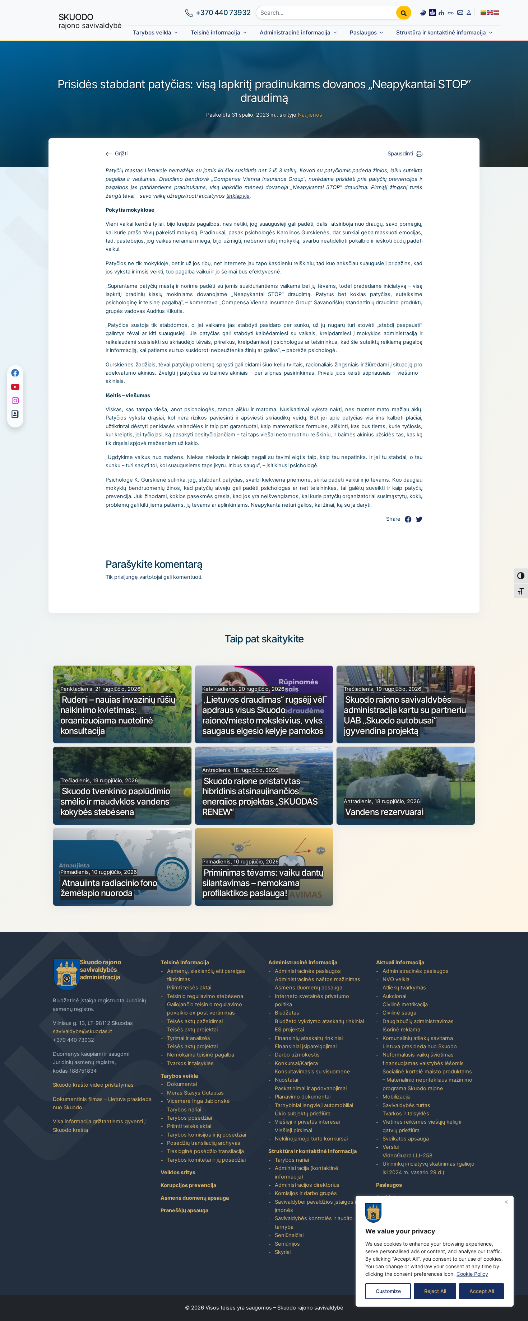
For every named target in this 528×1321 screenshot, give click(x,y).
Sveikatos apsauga (406, 1138)
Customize (388, 1291)
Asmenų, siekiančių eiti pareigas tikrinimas (206, 975)
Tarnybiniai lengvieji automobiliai (314, 1105)
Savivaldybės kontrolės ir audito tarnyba (314, 1222)
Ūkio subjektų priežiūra (302, 1113)
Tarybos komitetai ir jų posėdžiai (206, 1160)
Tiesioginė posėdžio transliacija (205, 1151)
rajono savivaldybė (90, 21)
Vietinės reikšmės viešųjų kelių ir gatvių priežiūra (422, 1126)
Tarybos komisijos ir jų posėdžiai (206, 1135)
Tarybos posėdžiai (189, 1118)
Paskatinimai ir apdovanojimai (311, 1088)
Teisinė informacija (215, 32)
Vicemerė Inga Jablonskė (198, 1101)
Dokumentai (182, 1084)
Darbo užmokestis (297, 1054)
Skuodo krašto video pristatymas (93, 1085)
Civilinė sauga (399, 1013)
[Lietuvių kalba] (484, 12)
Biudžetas (287, 1013)
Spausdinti (400, 153)
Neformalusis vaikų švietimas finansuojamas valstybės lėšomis (423, 1058)
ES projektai (289, 1029)
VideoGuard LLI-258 (407, 1155)
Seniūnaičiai (289, 1235)
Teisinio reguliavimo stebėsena (205, 996)
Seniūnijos (287, 1244)
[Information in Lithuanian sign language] (423, 12)
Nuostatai (286, 1080)
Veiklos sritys (178, 1172)
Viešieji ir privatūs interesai (307, 1122)
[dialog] (435, 1251)
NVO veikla (396, 979)
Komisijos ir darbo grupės (306, 1193)
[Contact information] (460, 12)
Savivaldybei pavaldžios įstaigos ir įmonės (316, 1206)
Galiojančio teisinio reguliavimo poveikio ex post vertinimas (204, 1008)
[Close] (506, 1202)
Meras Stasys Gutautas (195, 1093)
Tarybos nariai (184, 1109)
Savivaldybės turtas (406, 1105)
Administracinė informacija (295, 32)
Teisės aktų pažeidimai (195, 1021)
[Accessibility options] (450, 12)
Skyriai (283, 1252)
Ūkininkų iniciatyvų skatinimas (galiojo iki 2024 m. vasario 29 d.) (428, 1168)
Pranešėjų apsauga (184, 1210)
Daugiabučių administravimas (418, 1021)
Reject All (435, 1291)
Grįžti (121, 153)
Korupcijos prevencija (188, 1185)
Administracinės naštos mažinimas (317, 979)
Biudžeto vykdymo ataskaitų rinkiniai (319, 1021)
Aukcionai (394, 996)
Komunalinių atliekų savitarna (418, 1038)
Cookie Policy (472, 1274)
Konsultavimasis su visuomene (312, 1071)
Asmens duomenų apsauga (195, 1198)
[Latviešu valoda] (497, 12)
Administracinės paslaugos (308, 971)
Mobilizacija (397, 1096)
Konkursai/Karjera (296, 1063)
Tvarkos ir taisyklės (190, 1063)
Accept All (481, 1291)
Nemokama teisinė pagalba (200, 1054)
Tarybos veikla (152, 32)
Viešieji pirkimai (293, 1130)
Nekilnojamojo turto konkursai (311, 1138)
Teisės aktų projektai (192, 1029)
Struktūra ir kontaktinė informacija (441, 32)
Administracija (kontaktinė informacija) (306, 1172)
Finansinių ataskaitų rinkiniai (309, 1038)
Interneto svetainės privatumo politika (312, 1000)
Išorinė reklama (401, 1029)
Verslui (391, 1147)
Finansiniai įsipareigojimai (306, 1046)
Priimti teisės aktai (189, 987)
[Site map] (441, 12)
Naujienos (310, 115)
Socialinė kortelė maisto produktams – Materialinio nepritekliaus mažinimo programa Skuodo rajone (427, 1080)
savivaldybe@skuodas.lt (82, 1031)
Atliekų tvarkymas (404, 987)
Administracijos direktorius (307, 1185)
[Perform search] (403, 12)
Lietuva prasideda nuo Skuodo (420, 1046)
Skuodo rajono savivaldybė (310, 1307)
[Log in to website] (469, 12)
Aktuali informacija (400, 962)
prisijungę (126, 577)
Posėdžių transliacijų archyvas (203, 1143)
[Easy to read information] (432, 12)
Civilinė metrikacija (405, 1004)
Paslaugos (363, 32)
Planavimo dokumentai (302, 1096)
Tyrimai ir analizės (188, 1038)
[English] (490, 12)
